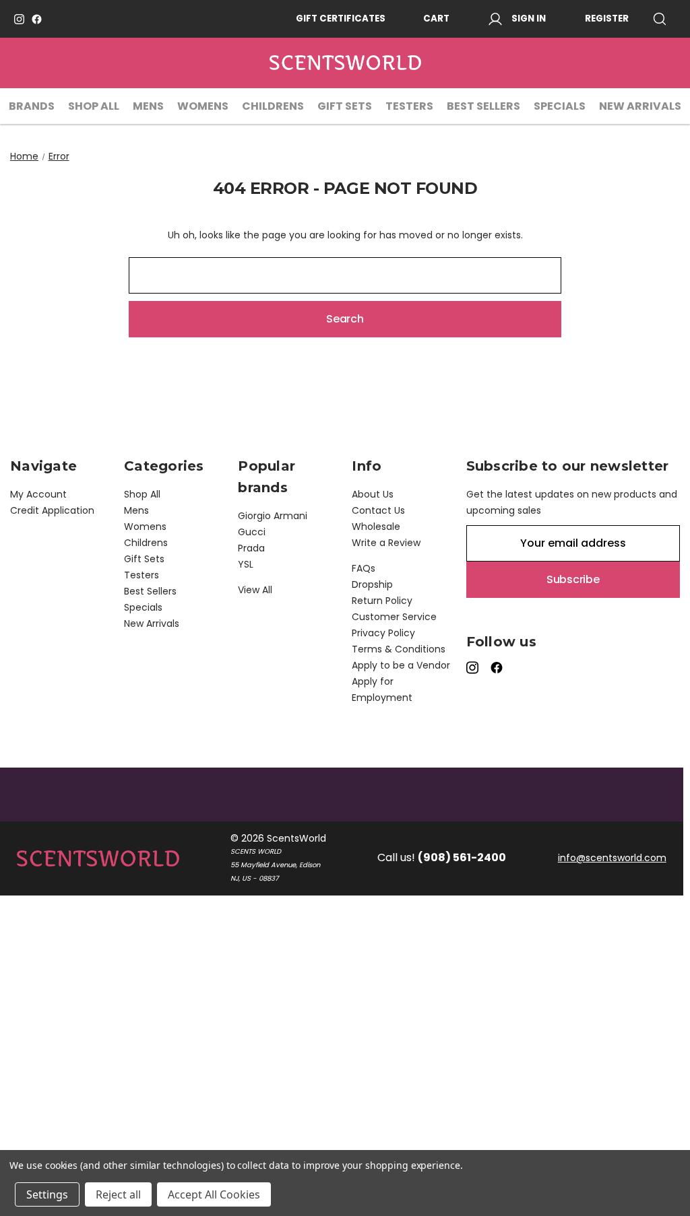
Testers (409, 106)
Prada (251, 548)
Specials (560, 106)
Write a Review (386, 542)
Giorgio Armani (272, 515)
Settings (47, 1194)
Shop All (93, 106)
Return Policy (382, 600)
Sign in (528, 18)
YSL (245, 564)
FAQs (363, 568)
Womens (202, 106)
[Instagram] (19, 19)
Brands (32, 106)
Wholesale (376, 526)
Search (664, 19)
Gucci (251, 532)
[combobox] (345, 275)
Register (607, 18)
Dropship (372, 584)
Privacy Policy (383, 633)
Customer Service (394, 616)
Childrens (273, 106)
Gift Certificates (340, 18)
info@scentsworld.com (612, 858)
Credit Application (52, 510)
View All (255, 590)
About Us (373, 494)
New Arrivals (640, 106)
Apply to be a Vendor (401, 665)
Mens (148, 106)
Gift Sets (344, 106)
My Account (38, 494)
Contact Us (378, 510)
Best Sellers (483, 106)
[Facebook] (37, 19)
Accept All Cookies (214, 1194)
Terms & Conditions (398, 649)
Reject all (118, 1194)
